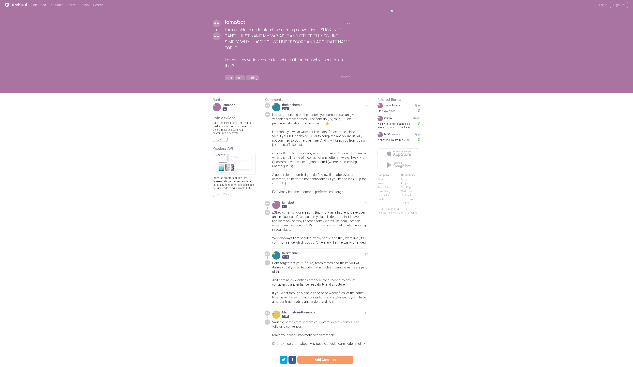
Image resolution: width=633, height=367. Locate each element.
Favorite (344, 77)
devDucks (383, 195)
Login (603, 5)
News (380, 183)
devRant (382, 209)
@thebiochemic (283, 212)
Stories (71, 5)
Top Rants (56, 5)
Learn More (222, 194)
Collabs (84, 5)
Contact (382, 199)
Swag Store (384, 187)
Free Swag (383, 191)
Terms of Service (407, 212)
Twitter (405, 203)
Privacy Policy (385, 212)
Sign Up (619, 5)
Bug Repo (406, 187)
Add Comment (325, 360)
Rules (404, 179)
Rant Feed (38, 5)
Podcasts (406, 195)
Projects (406, 183)
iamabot (235, 22)
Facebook (407, 199)
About (380, 179)
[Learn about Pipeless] (234, 163)
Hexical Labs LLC (407, 209)
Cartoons (406, 191)
